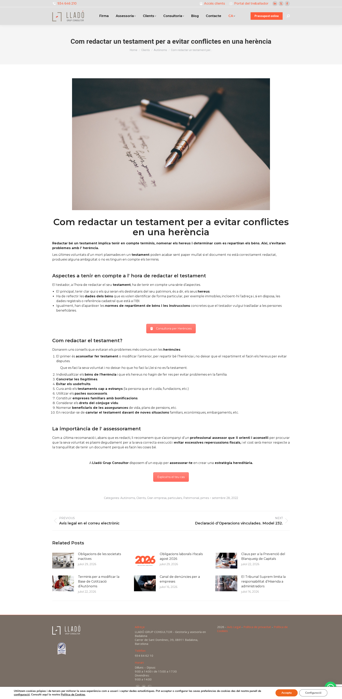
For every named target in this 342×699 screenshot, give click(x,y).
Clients (141, 498)
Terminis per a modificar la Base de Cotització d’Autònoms (98, 581)
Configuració (313, 693)
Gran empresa (156, 498)
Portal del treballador (251, 3)
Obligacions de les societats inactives (99, 556)
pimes (204, 498)
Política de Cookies (73, 694)
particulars (175, 498)
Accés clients (214, 3)
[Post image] (63, 561)
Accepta (286, 693)
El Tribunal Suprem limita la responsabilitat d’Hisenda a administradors (263, 581)
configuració (22, 694)
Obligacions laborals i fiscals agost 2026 (181, 556)
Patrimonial (191, 498)
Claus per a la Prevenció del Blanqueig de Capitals (263, 556)
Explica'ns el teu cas (171, 477)
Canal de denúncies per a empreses (180, 579)
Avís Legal (234, 627)
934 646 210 (67, 3)
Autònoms (127, 498)
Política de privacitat (257, 627)
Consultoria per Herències (174, 328)
